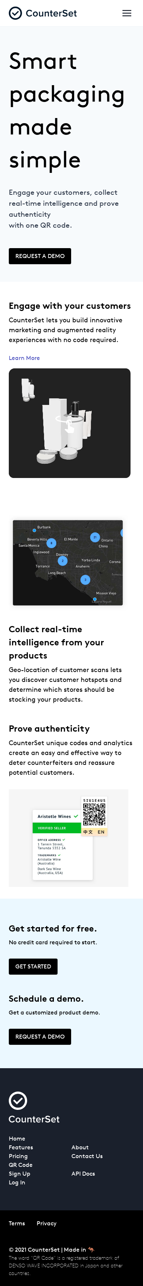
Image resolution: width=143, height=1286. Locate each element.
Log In (17, 1182)
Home (17, 1138)
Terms (17, 1223)
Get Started (33, 966)
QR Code (21, 1164)
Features (21, 1147)
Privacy (46, 1223)
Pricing (18, 1156)
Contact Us (87, 1156)
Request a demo (40, 256)
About (80, 1147)
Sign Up (19, 1173)
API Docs (83, 1173)
